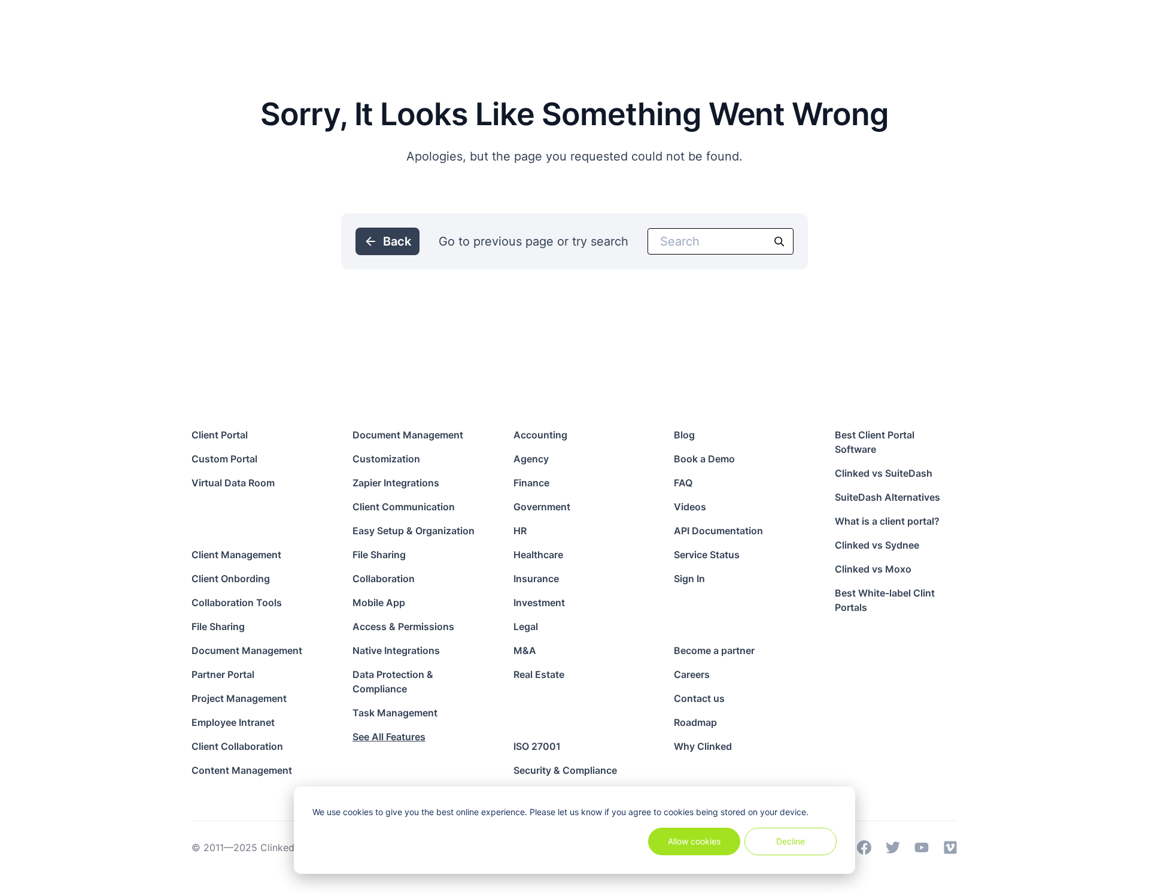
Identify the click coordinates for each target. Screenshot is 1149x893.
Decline (790, 841)
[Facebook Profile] (864, 847)
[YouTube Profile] (921, 847)
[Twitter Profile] (893, 847)
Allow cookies (694, 841)
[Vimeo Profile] (950, 847)
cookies (358, 812)
